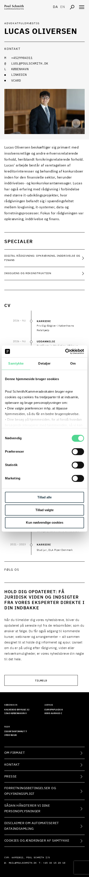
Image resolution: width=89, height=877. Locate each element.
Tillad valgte (44, 510)
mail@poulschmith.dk (23, 863)
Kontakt (12, 764)
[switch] (78, 451)
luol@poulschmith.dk (29, 63)
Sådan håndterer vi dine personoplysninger (27, 808)
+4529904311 (22, 58)
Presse (10, 776)
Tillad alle (44, 497)
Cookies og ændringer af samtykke (37, 840)
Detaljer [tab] (44, 363)
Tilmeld (41, 680)
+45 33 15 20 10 (54, 863)
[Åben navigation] (82, 7)
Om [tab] (73, 363)
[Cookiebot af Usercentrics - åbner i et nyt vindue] (65, 351)
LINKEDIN (19, 74)
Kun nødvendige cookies (44, 523)
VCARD (16, 80)
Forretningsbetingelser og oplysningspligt (30, 791)
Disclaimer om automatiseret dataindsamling (31, 826)
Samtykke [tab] (16, 363)
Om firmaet (14, 752)
